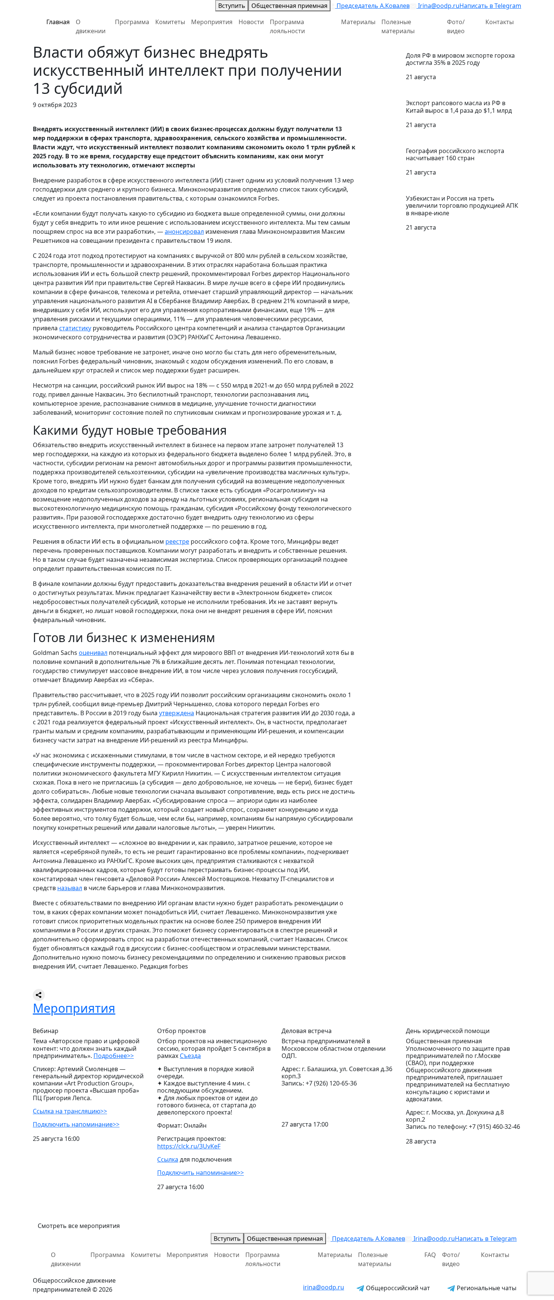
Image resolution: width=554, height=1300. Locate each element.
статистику (75, 328)
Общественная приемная (289, 6)
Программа (132, 22)
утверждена (176, 713)
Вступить (231, 6)
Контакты (499, 22)
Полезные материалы (398, 26)
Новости (251, 22)
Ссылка (167, 1159)
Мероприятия (212, 22)
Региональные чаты (485, 1288)
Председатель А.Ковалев (372, 6)
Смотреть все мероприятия (79, 1226)
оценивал (93, 652)
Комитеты (170, 22)
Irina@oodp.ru (437, 6)
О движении (91, 26)
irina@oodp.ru (323, 1287)
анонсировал (184, 231)
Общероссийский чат (397, 1288)
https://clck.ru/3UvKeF (188, 1146)
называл (69, 888)
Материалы (358, 22)
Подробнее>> (113, 1056)
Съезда (190, 1056)
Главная (58, 22)
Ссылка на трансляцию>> (70, 1111)
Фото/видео (456, 26)
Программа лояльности (287, 26)
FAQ (430, 1255)
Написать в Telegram (490, 6)
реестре (177, 541)
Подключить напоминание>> (76, 1124)
